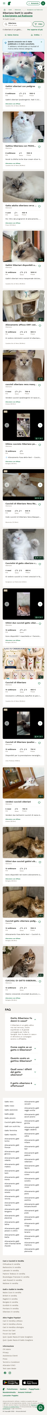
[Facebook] (5, 1373)
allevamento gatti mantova (31, 1244)
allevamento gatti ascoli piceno (31, 1115)
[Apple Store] (30, 1382)
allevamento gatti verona (12, 1197)
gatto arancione (11, 1110)
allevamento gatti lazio (12, 1172)
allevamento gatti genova (12, 1153)
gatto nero (9, 1102)
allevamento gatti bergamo (12, 1210)
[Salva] (39, 87)
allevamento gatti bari (31, 1148)
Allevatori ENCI (9, 1365)
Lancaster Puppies (10, 1396)
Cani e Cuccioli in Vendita (13, 1261)
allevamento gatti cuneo (31, 1173)
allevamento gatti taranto (31, 1237)
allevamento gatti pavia (31, 1192)
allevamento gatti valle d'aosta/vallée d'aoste (13, 1243)
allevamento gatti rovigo (31, 1224)
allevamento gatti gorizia (31, 1122)
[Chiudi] (41, 42)
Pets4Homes (12, 1389)
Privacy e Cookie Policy (11, 1407)
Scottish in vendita (10, 1305)
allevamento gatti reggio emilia (31, 1109)
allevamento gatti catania (12, 1159)
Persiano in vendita (10, 1309)
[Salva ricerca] (40, 1407)
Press (5, 1359)
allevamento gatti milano (31, 1141)
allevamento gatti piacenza (12, 1217)
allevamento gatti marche (12, 1204)
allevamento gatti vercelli (31, 1103)
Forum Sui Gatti (9, 1334)
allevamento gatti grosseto (31, 1218)
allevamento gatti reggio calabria (31, 1128)
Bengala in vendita (10, 1302)
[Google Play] (11, 1382)
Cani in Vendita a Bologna (13, 1327)
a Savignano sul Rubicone (18, 15)
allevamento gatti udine (31, 1135)
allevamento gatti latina (12, 1223)
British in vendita (10, 1296)
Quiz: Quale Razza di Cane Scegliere (18, 1337)
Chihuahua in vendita (11, 1264)
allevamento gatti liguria (31, 1167)
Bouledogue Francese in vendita (16, 1277)
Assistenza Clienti (10, 1356)
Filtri (40, 24)
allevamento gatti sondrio (31, 1180)
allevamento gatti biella (12, 1236)
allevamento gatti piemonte (31, 1250)
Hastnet (23, 1389)
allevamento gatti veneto (12, 1191)
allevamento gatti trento (12, 1178)
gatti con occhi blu (12, 1126)
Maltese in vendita (10, 1283)
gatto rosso (9, 1106)
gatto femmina (11, 1130)
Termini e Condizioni (11, 1362)
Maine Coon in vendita (12, 1293)
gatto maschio (10, 1135)
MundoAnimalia (9, 1392)
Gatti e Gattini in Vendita (13, 1289)
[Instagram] (10, 1373)
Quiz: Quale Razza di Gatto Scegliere (18, 1340)
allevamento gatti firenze (12, 1146)
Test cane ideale (9, 1369)
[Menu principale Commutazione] (4, 3)
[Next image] (40, 67)
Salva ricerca (13, 35)
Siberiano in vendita (11, 1312)
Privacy (6, 1352)
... (24, 10)
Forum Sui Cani (9, 1331)
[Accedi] (43, 3)
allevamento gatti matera (12, 1165)
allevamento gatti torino (12, 1140)
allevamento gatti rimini (31, 1186)
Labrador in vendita (11, 1271)
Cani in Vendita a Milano (12, 1321)
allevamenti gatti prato (31, 1212)
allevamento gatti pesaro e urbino (12, 1229)
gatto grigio (9, 1114)
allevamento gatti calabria (12, 1185)
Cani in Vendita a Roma (12, 1324)
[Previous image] (7, 67)
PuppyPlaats (34, 1389)
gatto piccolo (10, 1118)
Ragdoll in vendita (10, 1299)
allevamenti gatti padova (31, 1154)
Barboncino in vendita (12, 1267)
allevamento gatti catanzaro (31, 1160)
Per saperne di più (35, 30)
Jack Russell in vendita (12, 1280)
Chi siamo (7, 1349)
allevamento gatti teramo (31, 1231)
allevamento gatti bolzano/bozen (31, 1205)
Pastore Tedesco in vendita (14, 1274)
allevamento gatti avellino (31, 1199)
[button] (23, 67)
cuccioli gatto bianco (13, 1122)
